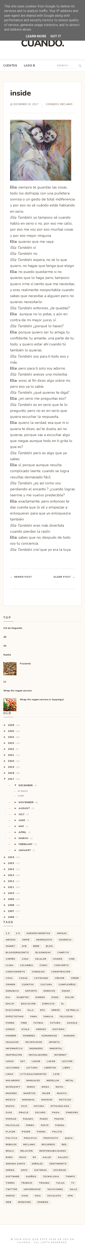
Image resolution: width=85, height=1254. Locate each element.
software (12, 1176)
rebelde (11, 1144)
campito (63, 952)
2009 (14, 899)
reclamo (66, 104)
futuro (55, 1023)
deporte (31, 991)
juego (10, 1061)
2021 (14, 755)
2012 (14, 881)
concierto (61, 965)
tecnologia (51, 1176)
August (26, 808)
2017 (14, 779)
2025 (14, 731)
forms (10, 1023)
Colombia (26, 965)
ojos (9, 1112)
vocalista (54, 1195)
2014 (14, 869)
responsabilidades (52, 1151)
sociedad (59, 1170)
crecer (59, 978)
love (56, 1074)
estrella (72, 1010)
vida (38, 1195)
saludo (63, 1157)
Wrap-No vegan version (17, 690)
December (28, 785)
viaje (24, 1195)
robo (9, 1157)
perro (30, 1125)
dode (55, 997)
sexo (24, 1170)
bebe (36, 946)
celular (40, 959)
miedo (31, 1087)
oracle (23, 1112)
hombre (11, 1035)
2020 (14, 761)
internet (60, 1055)
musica (62, 1093)
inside (21, 795)
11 (4, 681)
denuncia (12, 991)
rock (22, 1157)
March (26, 838)
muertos (30, 1093)
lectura (32, 1067)
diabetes (23, 997)
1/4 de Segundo (12, 628)
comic (44, 965)
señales (37, 1163)
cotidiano (41, 978)
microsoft (13, 1087)
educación (28, 1003)
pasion (59, 1119)
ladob (36, 1061)
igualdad (12, 1042)
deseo (66, 991)
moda (45, 1087)
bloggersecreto (17, 952)
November (28, 802)
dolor (69, 997)
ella (31, 1010)
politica (11, 1138)
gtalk (25, 1029)
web (8, 1202)
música (10, 1099)
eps (42, 1010)
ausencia (65, 939)
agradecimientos (38, 933)
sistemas (40, 1170)
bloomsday (43, 952)
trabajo (26, 1183)
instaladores (38, 1055)
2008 (14, 905)
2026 (14, 725)
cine (72, 959)
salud (47, 1157)
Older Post (64, 576)
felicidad (66, 1016)
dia (8, 997)
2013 (14, 875)
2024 (14, 737)
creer (75, 978)
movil (60, 1087)
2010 (14, 893)
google (72, 1023)
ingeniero (36, 1048)
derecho (49, 991)
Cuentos (10, 66)
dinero (40, 997)
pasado (28, 1119)
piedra (59, 1125)
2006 (13, 917)
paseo (44, 1119)
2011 (14, 887)
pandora (72, 1112)
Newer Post (21, 576)
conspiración (60, 971)
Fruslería (25, 663)
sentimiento (58, 1163)
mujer (46, 1093)
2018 (14, 773)
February (28, 844)
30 (4, 645)
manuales (33, 1080)
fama (33, 1016)
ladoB (51, 1061)
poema (41, 1131)
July (24, 814)
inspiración (14, 1055)
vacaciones (55, 1189)
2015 (14, 863)
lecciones (13, 1067)
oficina (39, 1106)
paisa (55, 1112)
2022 (13, 749)
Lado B (29, 66)
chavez (57, 959)
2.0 (18, 933)
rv (34, 1157)
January (27, 850)
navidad (47, 1099)
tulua (60, 1183)
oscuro (40, 1112)
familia (48, 1016)
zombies (42, 1202)
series (10, 1170)
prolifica (30, 1138)
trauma (44, 1183)
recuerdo (48, 1144)
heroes (41, 1029)
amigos (11, 939)
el (62, 1003)
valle (73, 1189)
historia (59, 1029)
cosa (9, 978)
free (24, 1023)
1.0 (7, 933)
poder (26, 1131)
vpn (70, 1195)
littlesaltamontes (33, 1074)
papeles (11, 1119)
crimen (10, 984)
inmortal (56, 1048)
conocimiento (15, 971)
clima (9, 965)
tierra (10, 1183)
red (64, 1144)
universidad (32, 1189)
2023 (14, 743)
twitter (11, 1189)
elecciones (13, 1010)
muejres (11, 1093)
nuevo (10, 1106)
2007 (14, 911)
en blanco (23, 791)
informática (14, 1048)
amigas (62, 933)
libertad (50, 1067)
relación (26, 1151)
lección (67, 1061)
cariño (10, 959)
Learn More (36, 36)
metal (70, 1080)
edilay (10, 1003)
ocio (24, 1106)
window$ (24, 1202)
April (25, 832)
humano (69, 1035)
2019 (14, 767)
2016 (14, 857)
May (23, 826)
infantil (54, 1042)
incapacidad (33, 1042)
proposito (51, 1138)
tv (72, 1183)
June (24, 820)
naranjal (28, 1099)
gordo (10, 1029)
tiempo (70, 1176)
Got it (55, 36)
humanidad (49, 1035)
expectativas (15, 1016)
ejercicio (48, 1003)
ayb (24, 946)
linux (9, 1074)
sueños (31, 1176)
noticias (65, 1099)
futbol (39, 1023)
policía (57, 1131)
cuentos (28, 984)
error (56, 1010)
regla (10, 1151)
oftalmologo (60, 1106)
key (22, 1061)
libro (66, 1067)
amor (26, 939)
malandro (13, 1080)
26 (4, 637)
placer (10, 1131)
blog (49, 946)
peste (45, 1125)
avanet (10, 946)
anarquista (44, 939)
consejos (52, 104)
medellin (53, 1080)
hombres (29, 1035)
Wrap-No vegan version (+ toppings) (42, 699)
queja (69, 1138)
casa (25, 959)
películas (12, 1125)
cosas (23, 978)
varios (10, 1195)
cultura (46, 984)
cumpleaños (67, 984)
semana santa (15, 1163)
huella (7, 654)
